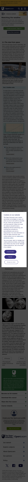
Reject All (10, 256)
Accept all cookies (10, 251)
